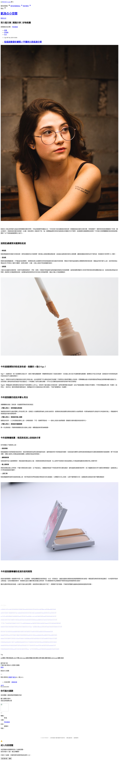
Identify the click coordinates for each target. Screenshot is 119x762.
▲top (2, 685)
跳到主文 (3, 18)
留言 (14, 677)
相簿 (5, 30)
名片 (5, 34)
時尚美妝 (15, 27)
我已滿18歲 (4, 758)
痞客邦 (10, 677)
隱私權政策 (69, 737)
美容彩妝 (14, 682)
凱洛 (2, 667)
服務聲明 (76, 737)
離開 (10, 758)
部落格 (6, 32)
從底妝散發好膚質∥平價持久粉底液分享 (23, 42)
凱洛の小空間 (9, 13)
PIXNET (46, 737)
